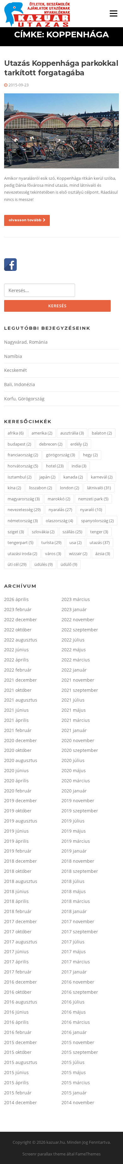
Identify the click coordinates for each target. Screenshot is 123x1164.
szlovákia (43, 532)
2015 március (76, 1083)
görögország (60, 455)
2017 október (18, 932)
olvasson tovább (25, 220)
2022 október (18, 630)
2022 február (18, 670)
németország (23, 520)
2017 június (16, 951)
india (79, 466)
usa (75, 542)
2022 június (16, 650)
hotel (55, 466)
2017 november (78, 921)
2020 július (73, 760)
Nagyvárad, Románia (26, 342)
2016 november (78, 982)
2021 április (16, 720)
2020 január (74, 791)
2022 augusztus (20, 640)
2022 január (74, 670)
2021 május (74, 710)
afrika (16, 433)
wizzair (78, 553)
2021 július (73, 700)
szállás (72, 532)
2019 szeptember (80, 811)
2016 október (18, 992)
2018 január (74, 911)
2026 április (16, 599)
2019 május (74, 831)
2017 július (73, 942)
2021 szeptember (80, 690)
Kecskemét (15, 370)
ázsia (102, 553)
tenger (99, 532)
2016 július (73, 1002)
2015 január (74, 1093)
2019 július (73, 821)
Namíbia (13, 356)
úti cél (17, 564)
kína (14, 488)
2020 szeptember (80, 750)
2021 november (78, 680)
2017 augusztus (20, 942)
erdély (79, 444)
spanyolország (97, 520)
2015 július (73, 1062)
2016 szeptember (80, 992)
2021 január (74, 730)
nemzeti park (93, 499)
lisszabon (40, 488)
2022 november (78, 619)
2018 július (73, 881)
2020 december (20, 740)
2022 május (74, 650)
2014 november (78, 1102)
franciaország (23, 455)
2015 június (16, 1072)
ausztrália (72, 433)
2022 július (73, 640)
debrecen (50, 444)
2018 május (74, 891)
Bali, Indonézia (19, 384)
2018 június (16, 891)
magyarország (24, 499)
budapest (19, 444)
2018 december (20, 861)
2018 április (16, 901)
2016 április (16, 1022)
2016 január (74, 1032)
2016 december (20, 982)
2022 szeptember (80, 630)
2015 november (78, 1042)
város (53, 553)
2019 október (18, 811)
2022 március (76, 660)
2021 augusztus (20, 700)
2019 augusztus (20, 821)
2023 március (76, 599)
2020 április (16, 781)
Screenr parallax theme (44, 1154)
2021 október (18, 690)
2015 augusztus (20, 1062)
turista (51, 542)
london (69, 488)
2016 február (18, 1032)
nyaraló (91, 509)
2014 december (20, 1102)
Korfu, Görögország (24, 399)
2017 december (20, 921)
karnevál (102, 477)
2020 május (74, 770)
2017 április (16, 962)
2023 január (74, 609)
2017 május (74, 951)
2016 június (16, 1012)
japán (47, 477)
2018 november (78, 861)
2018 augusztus (20, 881)
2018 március (76, 901)
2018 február (18, 911)
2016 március (76, 1022)
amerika (42, 433)
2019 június (16, 831)
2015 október (18, 1052)
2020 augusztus (20, 760)
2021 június (16, 710)
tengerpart (20, 542)
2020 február (18, 791)
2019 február (18, 851)
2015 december (20, 1042)
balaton (102, 433)
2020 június (16, 770)
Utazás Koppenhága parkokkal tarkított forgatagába (61, 68)
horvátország (23, 466)
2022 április (16, 660)
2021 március (76, 720)
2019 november (78, 801)
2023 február (18, 609)
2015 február (18, 1093)
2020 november (78, 740)
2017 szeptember (80, 932)
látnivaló (99, 488)
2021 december (20, 680)
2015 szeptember (80, 1052)
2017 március (76, 962)
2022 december (20, 619)
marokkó (59, 499)
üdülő (69, 564)
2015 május (74, 1072)
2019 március (76, 841)
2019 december (20, 801)
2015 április (16, 1083)
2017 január (74, 972)
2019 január (74, 851)
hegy (90, 455)
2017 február (18, 972)
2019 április (16, 841)
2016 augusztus (20, 1002)
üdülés (43, 564)
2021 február (18, 730)
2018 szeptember (80, 871)
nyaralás (60, 509)
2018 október (18, 871)
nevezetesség (24, 509)
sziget (16, 532)
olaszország (59, 520)
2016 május (74, 1012)
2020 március (76, 781)
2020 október (18, 750)
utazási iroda (22, 553)
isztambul (20, 477)
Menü (113, 13)
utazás (100, 542)
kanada (73, 477)
